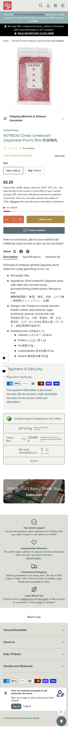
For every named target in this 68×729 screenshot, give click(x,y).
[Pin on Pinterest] (27, 251)
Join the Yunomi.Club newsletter (29, 14)
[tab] (10, 257)
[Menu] (62, 5)
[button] (55, 5)
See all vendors (33, 558)
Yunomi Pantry (10, 130)
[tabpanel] (34, 310)
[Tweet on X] (14, 251)
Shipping (14, 201)
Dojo (40, 602)
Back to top (34, 617)
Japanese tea (27, 599)
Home (6, 41)
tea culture (43, 599)
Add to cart (45, 219)
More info (34, 461)
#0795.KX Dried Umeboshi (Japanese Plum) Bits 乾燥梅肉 (38, 41)
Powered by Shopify (30, 718)
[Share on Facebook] (21, 251)
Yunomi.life (15, 718)
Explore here (34, 494)
